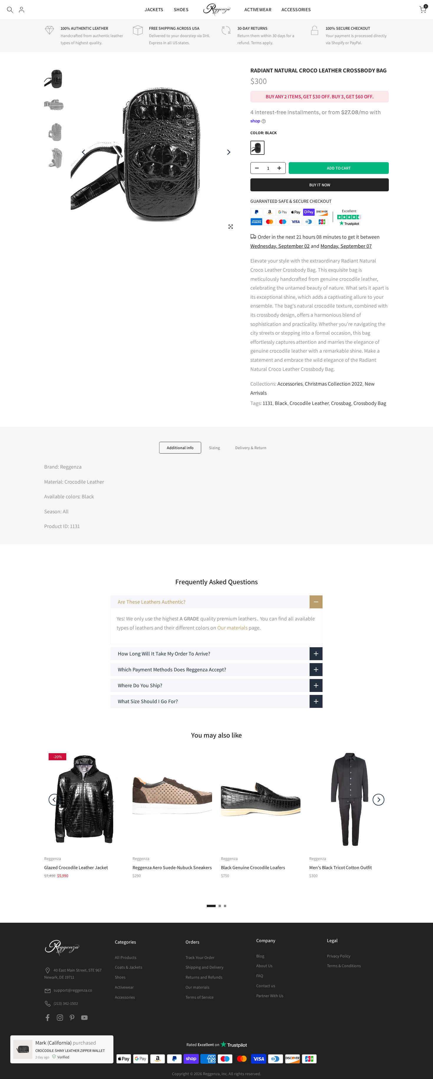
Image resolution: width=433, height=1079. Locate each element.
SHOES (181, 9)
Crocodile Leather (309, 403)
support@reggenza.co (73, 990)
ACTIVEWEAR (257, 9)
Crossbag (341, 403)
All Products (125, 957)
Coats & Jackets (128, 967)
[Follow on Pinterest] (72, 1017)
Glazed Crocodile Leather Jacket (76, 867)
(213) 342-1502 (65, 1003)
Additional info (180, 447)
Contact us (265, 985)
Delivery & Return (250, 447)
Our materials (232, 627)
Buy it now (319, 184)
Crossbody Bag (369, 403)
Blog (260, 956)
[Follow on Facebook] (47, 1017)
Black (281, 403)
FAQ (259, 975)
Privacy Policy (338, 956)
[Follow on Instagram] (60, 1017)
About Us (264, 965)
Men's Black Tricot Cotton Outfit (340, 867)
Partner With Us (269, 995)
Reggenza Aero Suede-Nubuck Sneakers (172, 867)
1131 (267, 403)
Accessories (290, 383)
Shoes (120, 977)
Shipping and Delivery (204, 967)
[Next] (228, 152)
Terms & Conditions (344, 965)
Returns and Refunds (204, 977)
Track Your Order (200, 957)
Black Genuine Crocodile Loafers (253, 867)
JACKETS (154, 9)
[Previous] (84, 152)
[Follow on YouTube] (84, 1017)
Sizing (214, 447)
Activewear (124, 987)
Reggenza (52, 858)
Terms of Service (200, 997)
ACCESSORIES (296, 9)
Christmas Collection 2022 (333, 383)
